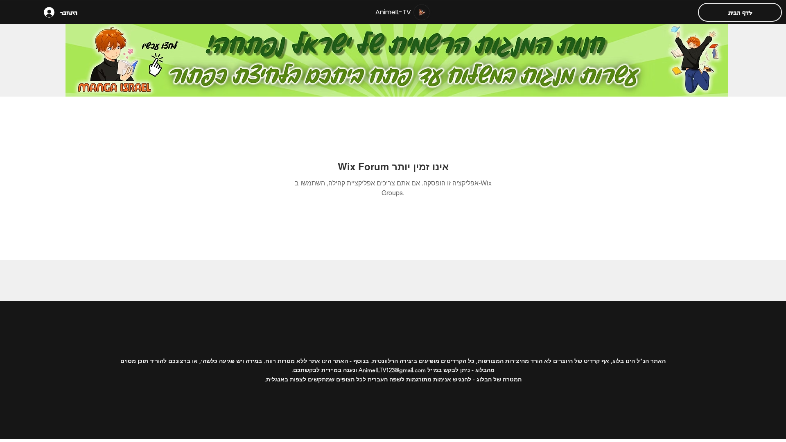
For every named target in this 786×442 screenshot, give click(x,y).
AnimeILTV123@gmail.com (392, 370)
